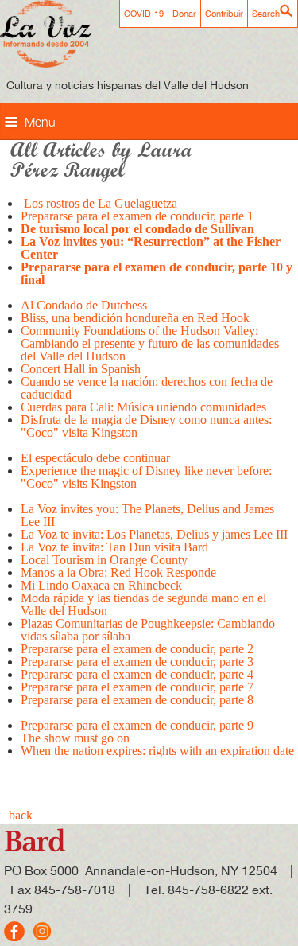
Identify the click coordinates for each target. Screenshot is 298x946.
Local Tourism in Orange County (104, 559)
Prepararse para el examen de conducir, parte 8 (137, 700)
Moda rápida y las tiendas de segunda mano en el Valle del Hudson (143, 604)
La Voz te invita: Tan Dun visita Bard (114, 547)
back (21, 815)
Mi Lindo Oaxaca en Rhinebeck (101, 585)
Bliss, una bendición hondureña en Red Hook (137, 318)
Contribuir (224, 13)
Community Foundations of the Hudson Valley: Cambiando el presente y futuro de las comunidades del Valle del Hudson (150, 343)
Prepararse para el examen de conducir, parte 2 (137, 649)
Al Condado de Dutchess (84, 305)
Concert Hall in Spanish (81, 369)
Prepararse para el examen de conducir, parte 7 (137, 687)
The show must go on (75, 738)
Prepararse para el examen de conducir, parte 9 (137, 725)
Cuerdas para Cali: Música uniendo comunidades (143, 407)
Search (266, 13)
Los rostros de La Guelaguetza (99, 203)
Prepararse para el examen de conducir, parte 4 (137, 674)
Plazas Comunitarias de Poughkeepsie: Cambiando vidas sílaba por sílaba (148, 630)
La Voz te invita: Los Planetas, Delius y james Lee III (154, 534)
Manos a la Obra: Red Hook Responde (118, 572)
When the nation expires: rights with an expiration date (157, 750)
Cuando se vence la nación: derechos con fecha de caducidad (147, 388)
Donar (184, 13)
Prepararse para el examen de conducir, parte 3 (139, 661)
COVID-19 (144, 13)
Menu (40, 122)
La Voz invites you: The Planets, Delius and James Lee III (147, 515)
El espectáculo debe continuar (95, 458)
